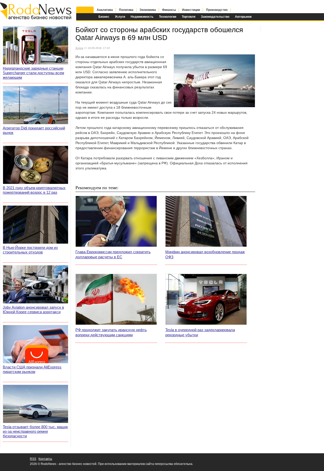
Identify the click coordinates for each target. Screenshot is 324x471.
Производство (217, 10)
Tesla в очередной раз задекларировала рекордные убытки (200, 332)
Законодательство (215, 16)
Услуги (120, 16)
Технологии (167, 16)
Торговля (188, 16)
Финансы (169, 10)
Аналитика (105, 10)
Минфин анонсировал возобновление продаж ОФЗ (205, 254)
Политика (126, 10)
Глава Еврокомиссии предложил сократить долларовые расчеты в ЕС (113, 254)
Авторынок (243, 16)
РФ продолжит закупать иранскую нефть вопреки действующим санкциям (111, 332)
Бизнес (103, 16)
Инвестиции (191, 10)
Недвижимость (142, 16)
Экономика (147, 10)
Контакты (45, 459)
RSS (33, 459)
